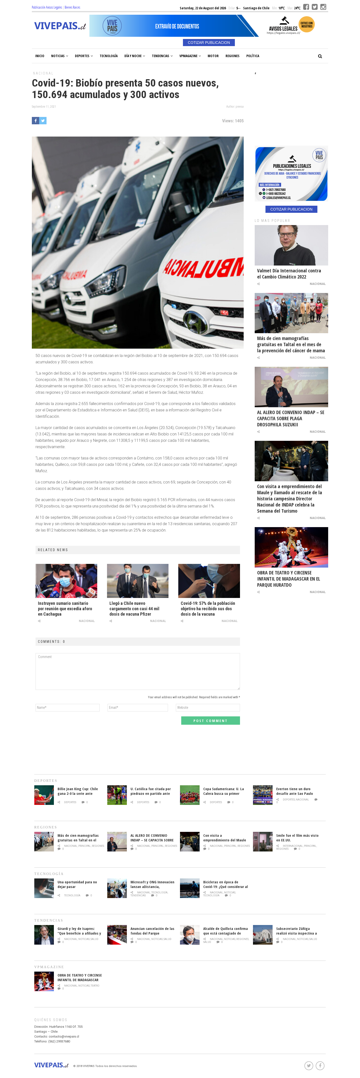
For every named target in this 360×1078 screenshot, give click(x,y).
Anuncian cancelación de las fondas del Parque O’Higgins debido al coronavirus (152, 935)
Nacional (43, 73)
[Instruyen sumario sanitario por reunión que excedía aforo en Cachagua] (66, 581)
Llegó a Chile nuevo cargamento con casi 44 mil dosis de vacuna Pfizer (134, 609)
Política (252, 55)
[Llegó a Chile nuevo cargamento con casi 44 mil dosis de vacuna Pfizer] (138, 581)
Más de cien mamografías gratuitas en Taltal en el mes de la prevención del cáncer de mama (291, 344)
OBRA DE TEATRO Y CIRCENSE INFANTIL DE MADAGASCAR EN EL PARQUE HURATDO (288, 578)
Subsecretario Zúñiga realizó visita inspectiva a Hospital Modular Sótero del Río (298, 935)
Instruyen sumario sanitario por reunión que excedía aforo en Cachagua (65, 609)
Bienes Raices (72, 7)
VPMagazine (188, 55)
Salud (94, 939)
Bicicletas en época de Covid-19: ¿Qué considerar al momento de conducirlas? (225, 886)
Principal (84, 846)
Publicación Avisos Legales (47, 7)
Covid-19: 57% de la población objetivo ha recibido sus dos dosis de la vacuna (208, 609)
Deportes (82, 55)
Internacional (293, 846)
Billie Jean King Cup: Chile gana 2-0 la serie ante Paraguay (78, 793)
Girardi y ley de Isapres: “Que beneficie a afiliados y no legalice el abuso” (79, 933)
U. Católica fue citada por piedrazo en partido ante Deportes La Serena (151, 793)
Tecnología (109, 55)
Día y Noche (133, 55)
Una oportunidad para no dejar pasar (77, 884)
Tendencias (160, 55)
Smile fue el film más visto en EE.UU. (297, 837)
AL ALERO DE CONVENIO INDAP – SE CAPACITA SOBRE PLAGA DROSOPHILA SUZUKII (290, 418)
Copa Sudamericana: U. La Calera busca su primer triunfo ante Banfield (223, 793)
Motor (213, 55)
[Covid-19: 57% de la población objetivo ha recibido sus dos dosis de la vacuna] (209, 581)
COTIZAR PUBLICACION (209, 42)
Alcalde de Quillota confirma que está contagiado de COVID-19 (225, 933)
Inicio (39, 55)
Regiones (233, 55)
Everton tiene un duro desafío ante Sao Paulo (294, 791)
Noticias (58, 55)
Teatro (95, 985)
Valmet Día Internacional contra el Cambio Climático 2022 (289, 273)
